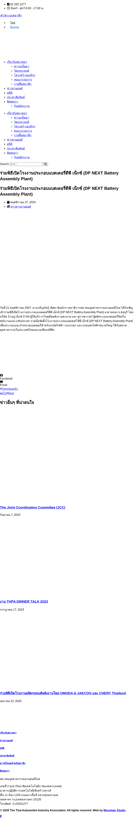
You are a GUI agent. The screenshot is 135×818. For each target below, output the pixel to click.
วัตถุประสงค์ (21, 70)
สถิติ (9, 92)
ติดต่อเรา (12, 101)
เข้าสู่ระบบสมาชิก (11, 15)
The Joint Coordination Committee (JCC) (32, 507)
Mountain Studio (115, 810)
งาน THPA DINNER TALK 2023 (24, 601)
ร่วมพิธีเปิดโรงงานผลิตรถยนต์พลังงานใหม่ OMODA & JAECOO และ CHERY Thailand (63, 693)
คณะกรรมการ (23, 79)
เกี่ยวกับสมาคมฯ (17, 61)
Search (4, 163)
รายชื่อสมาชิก (22, 83)
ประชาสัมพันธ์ (16, 97)
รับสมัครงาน (22, 105)
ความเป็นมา (21, 66)
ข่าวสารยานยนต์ (21, 206)
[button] (67, 377)
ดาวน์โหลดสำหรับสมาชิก (12, 763)
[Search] (45, 164)
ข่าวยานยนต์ (14, 88)
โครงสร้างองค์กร (24, 75)
